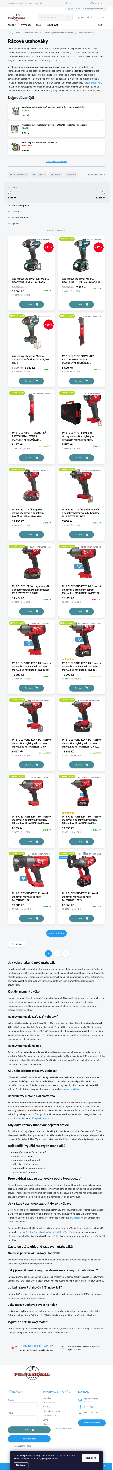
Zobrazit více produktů (56, 162)
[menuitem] (13, 25)
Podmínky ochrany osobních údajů (57, 1428)
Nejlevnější (39, 175)
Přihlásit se (29, 1430)
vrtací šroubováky (16, 1118)
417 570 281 (89, 1407)
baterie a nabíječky (70, 1089)
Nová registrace (29, 1439)
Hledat (69, 17)
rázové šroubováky (93, 82)
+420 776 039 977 (91, 1412)
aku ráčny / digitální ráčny (55, 1232)
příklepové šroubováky (42, 1118)
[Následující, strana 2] (56, 953)
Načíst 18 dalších (56, 933)
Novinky (38, 3)
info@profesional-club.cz (91, 1400)
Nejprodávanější (18, 175)
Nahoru (19, 944)
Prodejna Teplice (25, 3)
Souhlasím (90, 1458)
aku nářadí (75, 1217)
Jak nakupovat (49, 1416)
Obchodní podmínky (51, 1411)
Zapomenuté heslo (22, 1446)
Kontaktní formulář (92, 1423)
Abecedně (71, 175)
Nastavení (21, 1465)
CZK (97, 3)
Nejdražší (56, 175)
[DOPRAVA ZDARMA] (81, 333)
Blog (45, 1424)
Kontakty (12, 3)
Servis (45, 1420)
